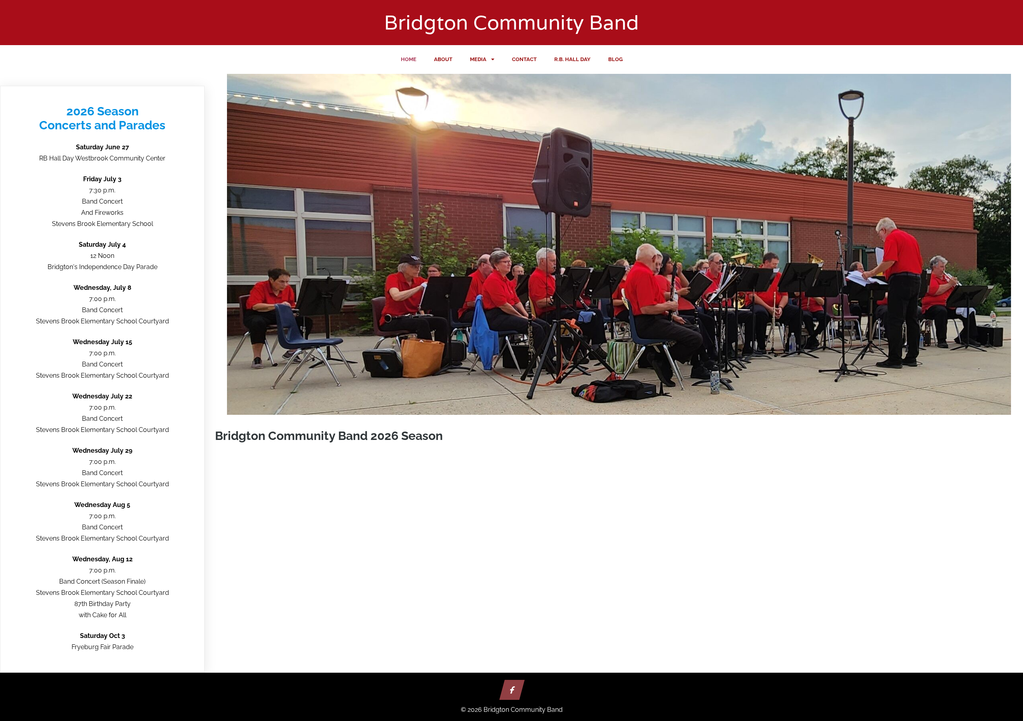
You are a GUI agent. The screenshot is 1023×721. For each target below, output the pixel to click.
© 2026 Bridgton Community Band (512, 709)
